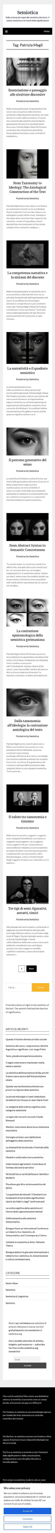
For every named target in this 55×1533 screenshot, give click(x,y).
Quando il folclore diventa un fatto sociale (26, 1039)
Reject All (27, 1526)
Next (31, 968)
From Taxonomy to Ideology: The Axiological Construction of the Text (27, 187)
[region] (27, 1508)
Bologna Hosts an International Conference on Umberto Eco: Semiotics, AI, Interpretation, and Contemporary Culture (27, 1232)
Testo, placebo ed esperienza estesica (24, 1056)
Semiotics (10, 1303)
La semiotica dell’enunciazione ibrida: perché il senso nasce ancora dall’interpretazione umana (27, 1076)
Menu (47, 31)
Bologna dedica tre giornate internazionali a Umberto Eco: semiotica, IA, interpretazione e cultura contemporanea (27, 1256)
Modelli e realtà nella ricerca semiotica (24, 1157)
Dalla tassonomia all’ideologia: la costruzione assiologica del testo (27, 725)
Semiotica (27, 12)
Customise (28, 1519)
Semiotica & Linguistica (17, 1296)
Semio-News (12, 1283)
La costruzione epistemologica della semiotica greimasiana (28, 635)
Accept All (27, 1511)
